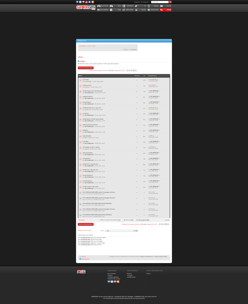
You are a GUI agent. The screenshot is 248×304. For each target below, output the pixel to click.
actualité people (131, 277)
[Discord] (89, 2)
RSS (118, 281)
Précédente (82, 220)
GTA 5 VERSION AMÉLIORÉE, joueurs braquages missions (99, 192)
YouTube (115, 281)
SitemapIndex (85, 259)
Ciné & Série (129, 10)
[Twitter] (80, 2)
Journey (86, 113)
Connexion (134, 49)
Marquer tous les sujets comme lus (98, 70)
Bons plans (154, 10)
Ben (86, 138)
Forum (169, 10)
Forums (83, 46)
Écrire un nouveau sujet (85, 68)
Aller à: (102, 230)
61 (131, 70)
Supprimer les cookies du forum (130, 256)
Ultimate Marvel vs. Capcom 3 (92, 108)
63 (135, 70)
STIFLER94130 (89, 194)
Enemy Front (87, 85)
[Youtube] (83, 2)
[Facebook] (77, 2)
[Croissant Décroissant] (143, 220)
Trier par (128, 220)
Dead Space (87, 102)
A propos (110, 275)
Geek (119, 10)
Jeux (93, 46)
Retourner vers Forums (84, 230)
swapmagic (88, 81)
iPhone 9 (129, 273)
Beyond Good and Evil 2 (91, 125)
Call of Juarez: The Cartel (91, 186)
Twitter (112, 281)
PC (145, 6)
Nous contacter (112, 273)
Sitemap (82, 61)
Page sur (118, 70)
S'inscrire (137, 2)
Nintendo (130, 6)
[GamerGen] (85, 7)
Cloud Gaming (103, 10)
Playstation (104, 6)
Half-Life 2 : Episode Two (91, 170)
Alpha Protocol (88, 96)
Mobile (156, 6)
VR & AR (169, 6)
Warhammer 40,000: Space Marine (93, 119)
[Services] (93, 2)
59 (127, 70)
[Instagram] (86, 2)
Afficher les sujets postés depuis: (109, 220)
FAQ (126, 49)
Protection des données (114, 279)
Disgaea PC (87, 158)
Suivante (167, 220)
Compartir (129, 275)
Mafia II (86, 130)
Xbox (119, 6)
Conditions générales (113, 277)
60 (129, 70)
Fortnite (86, 80)
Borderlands (87, 136)
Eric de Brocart (89, 93)
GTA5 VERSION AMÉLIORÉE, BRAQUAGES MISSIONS (97, 203)
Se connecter (145, 2)
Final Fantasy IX (88, 175)
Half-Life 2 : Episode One (91, 164)
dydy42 (87, 149)
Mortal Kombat (88, 153)
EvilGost (87, 87)
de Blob (86, 141)
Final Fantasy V (88, 181)
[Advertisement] (124, 25)
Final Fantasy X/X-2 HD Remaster (93, 91)
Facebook (109, 281)
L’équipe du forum (114, 256)
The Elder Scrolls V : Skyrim (91, 147)
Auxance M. (88, 109)
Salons (143, 10)
